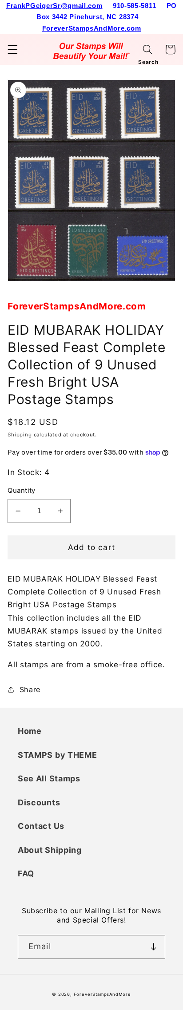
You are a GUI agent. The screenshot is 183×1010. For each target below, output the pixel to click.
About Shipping (50, 850)
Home (30, 731)
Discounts (39, 802)
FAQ (26, 873)
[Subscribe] (153, 947)
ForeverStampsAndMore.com (91, 28)
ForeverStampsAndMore (102, 994)
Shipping (20, 435)
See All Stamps (49, 778)
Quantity (22, 491)
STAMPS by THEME (57, 755)
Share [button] (30, 689)
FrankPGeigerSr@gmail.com (54, 5)
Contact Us (41, 826)
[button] (12, 49)
